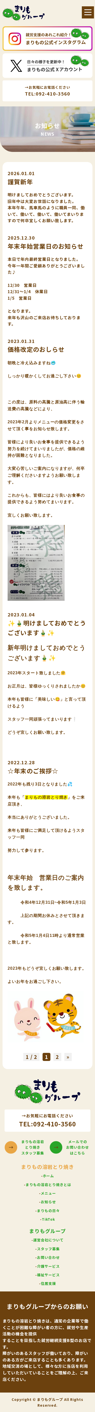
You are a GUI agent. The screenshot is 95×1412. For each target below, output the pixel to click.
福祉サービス (48, 1274)
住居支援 (48, 1283)
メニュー (48, 1193)
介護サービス (48, 1266)
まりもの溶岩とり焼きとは (48, 1184)
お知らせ (48, 1201)
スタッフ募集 (48, 1248)
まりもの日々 (48, 1210)
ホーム (48, 1175)
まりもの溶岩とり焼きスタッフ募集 (32, 1147)
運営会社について (48, 1239)
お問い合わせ (48, 1257)
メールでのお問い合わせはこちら (77, 1147)
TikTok (48, 1219)
